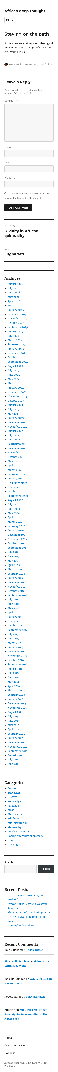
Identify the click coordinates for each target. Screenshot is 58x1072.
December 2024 (17, 353)
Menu (9, 20)
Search (8, 862)
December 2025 (17, 314)
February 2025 (16, 344)
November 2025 (17, 318)
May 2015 (13, 725)
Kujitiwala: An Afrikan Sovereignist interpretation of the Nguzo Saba (25, 1014)
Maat (11, 809)
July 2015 (13, 716)
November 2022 (17, 426)
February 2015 (16, 733)
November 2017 (17, 621)
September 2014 (17, 750)
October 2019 (16, 543)
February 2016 (16, 694)
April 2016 (14, 686)
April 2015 (14, 729)
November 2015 (17, 707)
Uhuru (50, 64)
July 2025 (13, 335)
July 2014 (13, 759)
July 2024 (13, 370)
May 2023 (13, 413)
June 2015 (13, 720)
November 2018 (17, 586)
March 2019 (15, 569)
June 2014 (13, 763)
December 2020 (17, 482)
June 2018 (13, 603)
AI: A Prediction (33, 949)
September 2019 (18, 547)
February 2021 (16, 474)
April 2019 (14, 565)
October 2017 (16, 625)
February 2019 (16, 573)
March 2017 (15, 642)
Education (14, 792)
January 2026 (16, 309)
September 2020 (18, 495)
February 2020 (16, 526)
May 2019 (13, 560)
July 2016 (13, 673)
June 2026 (14, 292)
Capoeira (9, 1052)
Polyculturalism (35, 996)
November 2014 (17, 746)
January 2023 (16, 417)
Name (8, 147)
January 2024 (16, 387)
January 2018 (15, 616)
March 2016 (15, 690)
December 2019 (17, 534)
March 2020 (15, 521)
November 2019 (17, 539)
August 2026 (15, 283)
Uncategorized (17, 844)
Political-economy (19, 831)
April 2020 (14, 517)
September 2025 (18, 327)
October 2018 (16, 590)
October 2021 (16, 456)
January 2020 (16, 530)
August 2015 (15, 712)
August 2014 (15, 755)
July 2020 (13, 504)
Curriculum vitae (14, 1045)
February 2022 (16, 443)
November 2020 (17, 487)
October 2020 (16, 491)
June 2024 (14, 374)
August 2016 (15, 668)
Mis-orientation (18, 822)
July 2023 (13, 409)
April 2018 (14, 612)
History (12, 796)
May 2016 (13, 681)
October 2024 (16, 357)
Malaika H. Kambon (16, 961)
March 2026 (15, 305)
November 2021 (17, 452)
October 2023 (16, 400)
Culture (12, 788)
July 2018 (13, 599)
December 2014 (17, 742)
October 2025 (16, 322)
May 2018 (13, 608)
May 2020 (14, 513)
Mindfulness (15, 818)
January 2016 (16, 699)
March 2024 (15, 383)
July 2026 (13, 288)
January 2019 (16, 577)
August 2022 (15, 430)
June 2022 (14, 439)
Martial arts (15, 814)
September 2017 (17, 629)
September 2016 (18, 664)
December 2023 (17, 392)
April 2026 (14, 301)
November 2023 (17, 396)
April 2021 (14, 465)
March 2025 (15, 340)
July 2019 (13, 552)
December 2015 (17, 703)
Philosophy (14, 827)
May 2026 (14, 296)
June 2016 (14, 677)
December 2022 (17, 422)
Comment (11, 101)
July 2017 (13, 634)
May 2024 (14, 379)
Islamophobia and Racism (23, 925)
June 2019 (14, 556)
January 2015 (15, 737)
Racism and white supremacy (25, 835)
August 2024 (15, 366)
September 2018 (17, 595)
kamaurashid (15, 64)
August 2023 (15, 404)
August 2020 (15, 500)
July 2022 (13, 435)
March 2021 (15, 469)
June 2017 (13, 638)
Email (9, 162)
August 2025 (15, 331)
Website (9, 178)
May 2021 (13, 461)
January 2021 (15, 478)
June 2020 (14, 508)
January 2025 (16, 348)
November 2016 (17, 655)
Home (8, 1037)
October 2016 (16, 660)
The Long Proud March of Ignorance (30, 912)
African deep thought (24, 11)
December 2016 (17, 651)
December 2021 (17, 448)
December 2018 (17, 582)
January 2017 (15, 647)
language (13, 805)
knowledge (14, 801)
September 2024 (18, 361)
